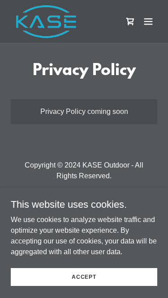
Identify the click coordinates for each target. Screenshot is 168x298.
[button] (148, 21)
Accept (84, 276)
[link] (46, 21)
